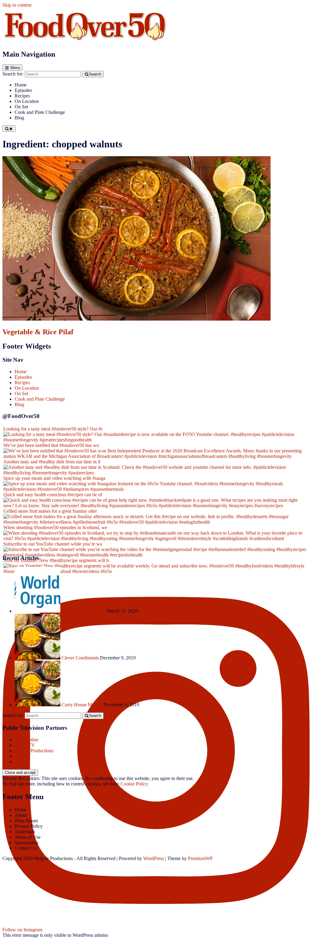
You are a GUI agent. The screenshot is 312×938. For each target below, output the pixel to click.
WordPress (153, 858)
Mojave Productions (34, 750)
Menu (15, 67)
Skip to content (16, 5)
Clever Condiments (80, 657)
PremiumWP (200, 858)
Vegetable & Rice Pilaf (37, 332)
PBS (19, 756)
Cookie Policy (134, 783)
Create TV (25, 745)
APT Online (26, 739)
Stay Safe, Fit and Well (84, 610)
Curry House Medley (82, 704)
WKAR (22, 761)
